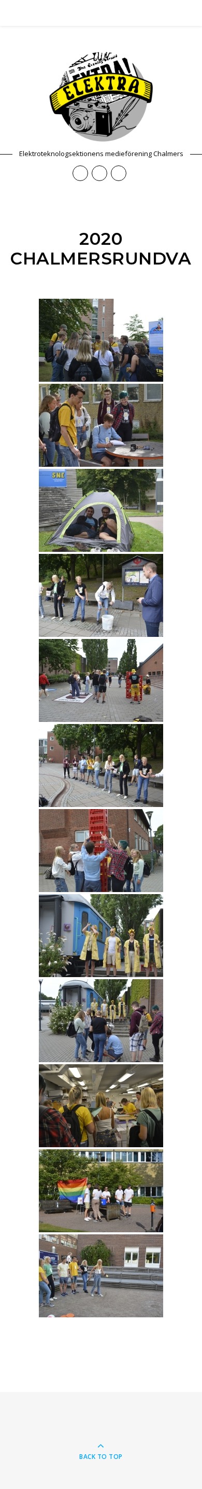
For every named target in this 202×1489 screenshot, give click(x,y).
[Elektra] (101, 97)
